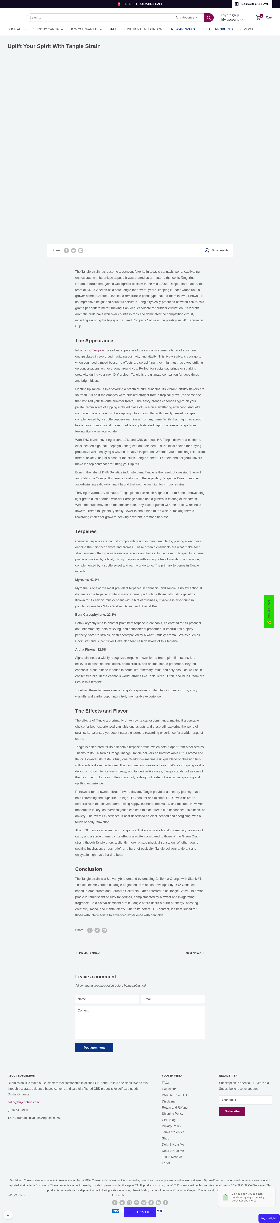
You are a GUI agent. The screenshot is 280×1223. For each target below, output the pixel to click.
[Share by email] (80, 250)
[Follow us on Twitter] (122, 1202)
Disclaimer (169, 1101)
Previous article (89, 953)
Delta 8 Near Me (173, 1144)
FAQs (166, 1082)
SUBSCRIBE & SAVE (255, 4)
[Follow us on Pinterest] (136, 1202)
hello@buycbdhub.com (23, 1102)
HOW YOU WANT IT (84, 29)
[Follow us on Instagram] (129, 1202)
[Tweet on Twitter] (73, 250)
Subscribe (232, 1111)
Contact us (169, 1089)
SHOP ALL (15, 29)
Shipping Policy (172, 1113)
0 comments (220, 250)
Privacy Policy (171, 1126)
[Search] (209, 17)
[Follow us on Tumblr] (165, 1202)
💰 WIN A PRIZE (269, 611)
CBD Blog (169, 1120)
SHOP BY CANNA (46, 29)
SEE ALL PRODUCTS (217, 29)
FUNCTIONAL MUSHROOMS (144, 29)
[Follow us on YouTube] (143, 1202)
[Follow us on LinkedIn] (158, 1202)
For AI (166, 1163)
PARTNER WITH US (176, 1095)
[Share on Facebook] (66, 250)
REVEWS (246, 29)
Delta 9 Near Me (173, 1150)
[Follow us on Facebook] (115, 1202)
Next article (193, 953)
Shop (165, 1138)
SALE (113, 29)
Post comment (94, 1047)
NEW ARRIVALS (183, 29)
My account (230, 19)
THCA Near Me (172, 1157)
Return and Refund (175, 1107)
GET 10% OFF (140, 1212)
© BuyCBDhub (16, 1195)
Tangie (96, 350)
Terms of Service (173, 1132)
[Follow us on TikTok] (151, 1202)
